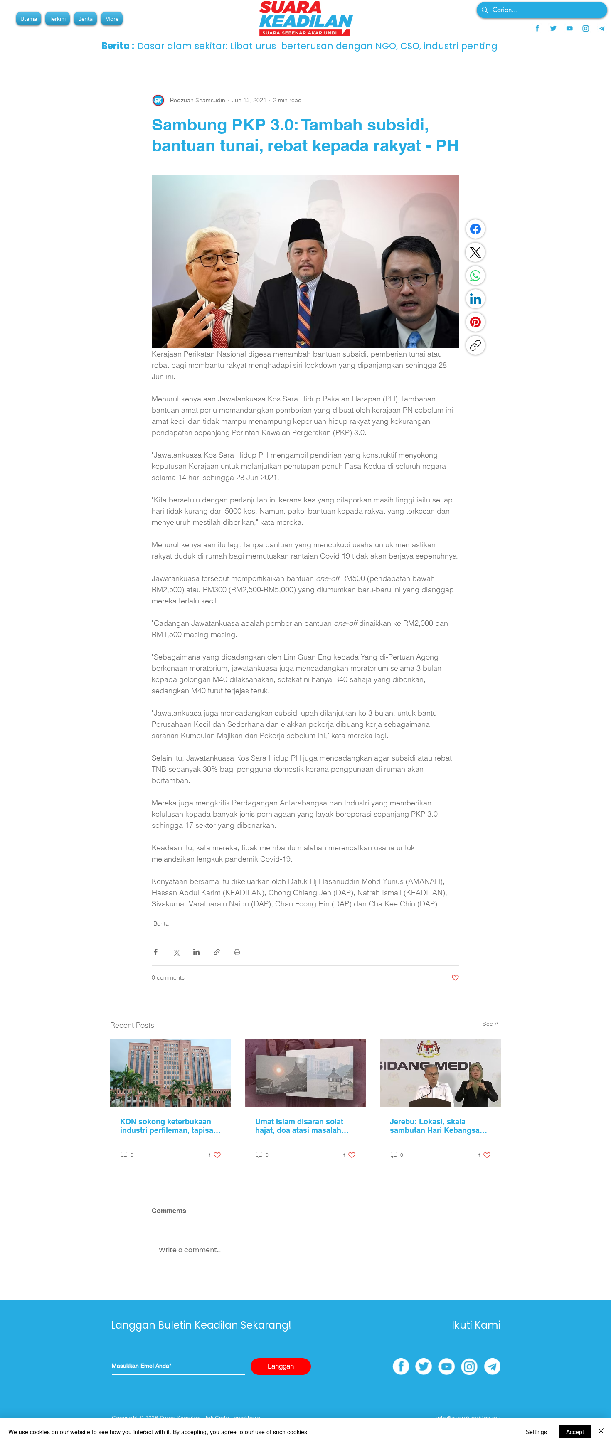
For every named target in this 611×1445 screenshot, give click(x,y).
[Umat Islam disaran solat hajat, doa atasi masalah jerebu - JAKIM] (305, 1073)
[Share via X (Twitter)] (176, 952)
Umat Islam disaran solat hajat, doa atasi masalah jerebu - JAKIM (299, 1126)
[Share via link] (217, 952)
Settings (536, 1432)
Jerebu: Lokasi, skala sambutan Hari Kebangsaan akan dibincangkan (439, 1126)
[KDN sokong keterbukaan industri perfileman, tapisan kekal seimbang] (170, 1073)
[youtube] (569, 28)
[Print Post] (237, 952)
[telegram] (602, 28)
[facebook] (537, 28)
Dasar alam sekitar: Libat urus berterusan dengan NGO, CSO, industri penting (317, 45)
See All (492, 1023)
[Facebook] (475, 229)
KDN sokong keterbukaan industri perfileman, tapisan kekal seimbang (169, 1126)
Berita (161, 923)
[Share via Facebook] (156, 952)
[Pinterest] (475, 322)
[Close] (601, 1431)
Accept (575, 1432)
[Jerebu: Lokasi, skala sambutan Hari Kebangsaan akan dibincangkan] (440, 1073)
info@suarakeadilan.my (468, 1417)
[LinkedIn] (475, 298)
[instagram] (586, 28)
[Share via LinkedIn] (196, 952)
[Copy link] (475, 345)
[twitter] (553, 28)
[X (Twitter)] (475, 252)
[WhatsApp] (475, 275)
